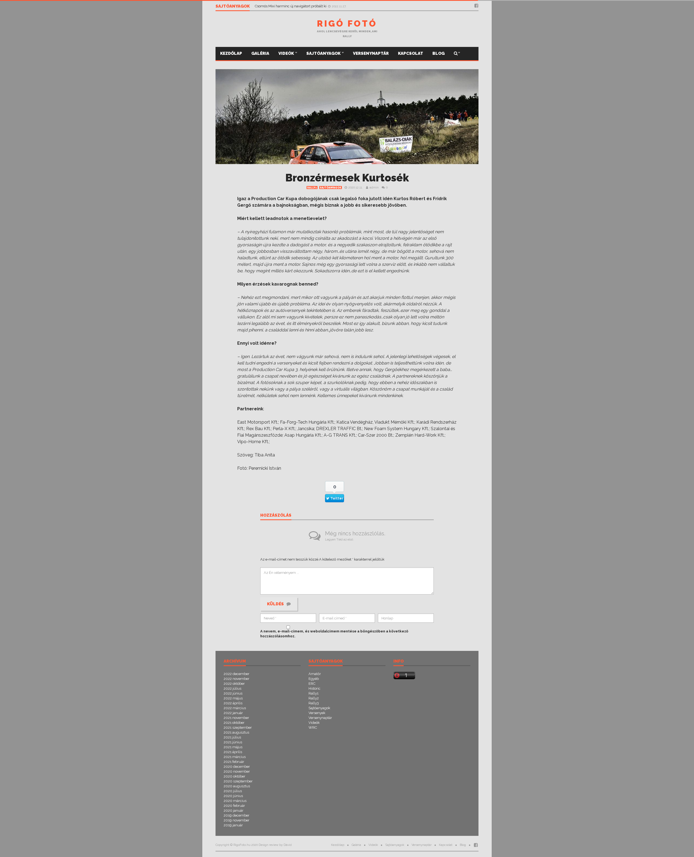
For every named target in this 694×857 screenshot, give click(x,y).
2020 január (233, 810)
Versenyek (317, 713)
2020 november (237, 771)
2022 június (233, 693)
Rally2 (314, 698)
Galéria (260, 53)
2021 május (233, 747)
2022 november (236, 679)
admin (374, 187)
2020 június (233, 796)
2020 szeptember (238, 781)
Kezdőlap (231, 53)
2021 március (235, 757)
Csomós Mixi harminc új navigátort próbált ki (291, 6)
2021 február (234, 762)
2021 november (236, 718)
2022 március (235, 708)
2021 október (234, 723)
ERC (312, 684)
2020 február (234, 806)
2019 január (233, 825)
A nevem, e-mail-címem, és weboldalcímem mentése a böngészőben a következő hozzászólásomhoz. (334, 633)
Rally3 (314, 703)
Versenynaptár (371, 53)
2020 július (233, 791)
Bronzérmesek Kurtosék (347, 178)
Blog (438, 53)
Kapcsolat (410, 53)
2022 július (232, 688)
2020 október (234, 776)
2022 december (236, 674)
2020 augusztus (237, 786)
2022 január (233, 713)
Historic (314, 688)
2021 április (233, 752)
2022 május (233, 698)
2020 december (237, 767)
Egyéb (314, 679)
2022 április (233, 703)
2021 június (233, 742)
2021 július (232, 737)
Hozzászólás (275, 515)
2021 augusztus (236, 732)
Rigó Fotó (347, 23)
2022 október (234, 684)
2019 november (236, 820)
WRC (313, 727)
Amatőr (315, 674)
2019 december (236, 815)
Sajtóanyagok (323, 53)
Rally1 (312, 187)
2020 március (235, 801)
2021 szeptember (238, 727)
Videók (286, 53)
